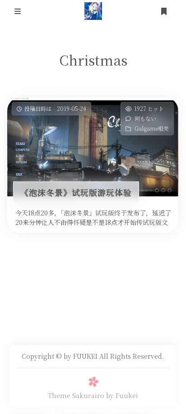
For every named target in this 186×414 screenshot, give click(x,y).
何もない (146, 118)
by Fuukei (122, 395)
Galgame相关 (152, 128)
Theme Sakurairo (76, 395)
